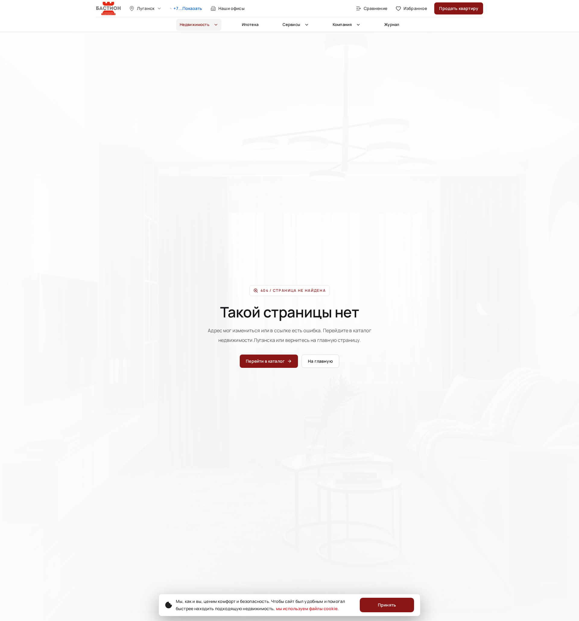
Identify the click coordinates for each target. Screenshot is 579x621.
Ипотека (250, 24)
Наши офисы (231, 8)
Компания (342, 24)
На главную (320, 361)
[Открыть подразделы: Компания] (358, 24)
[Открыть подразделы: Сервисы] (306, 24)
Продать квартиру (458, 8)
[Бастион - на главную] (108, 8)
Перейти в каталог (265, 361)
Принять (387, 605)
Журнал (391, 24)
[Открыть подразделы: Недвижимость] (215, 24)
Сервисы (291, 24)
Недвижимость (194, 24)
